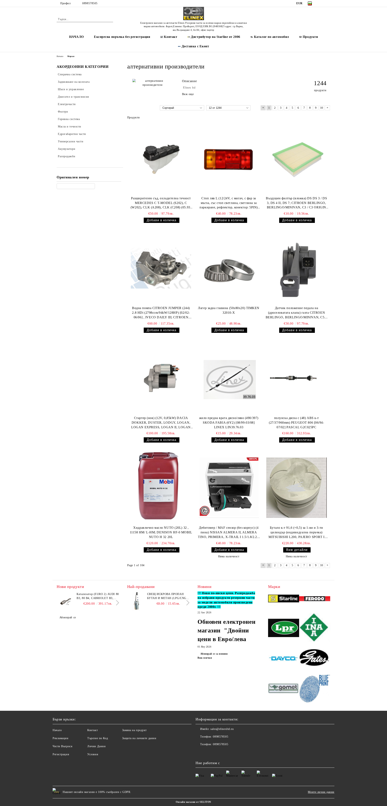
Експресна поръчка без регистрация (122, 36)
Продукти (310, 36)
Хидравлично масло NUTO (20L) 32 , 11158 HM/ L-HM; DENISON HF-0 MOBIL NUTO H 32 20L (161, 532)
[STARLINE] (283, 599)
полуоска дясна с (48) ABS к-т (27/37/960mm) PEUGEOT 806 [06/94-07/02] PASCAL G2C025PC (296, 422)
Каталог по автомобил (271, 36)
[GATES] (314, 659)
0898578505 (90, 3)
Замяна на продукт (134, 730)
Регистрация (61, 754)
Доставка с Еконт (195, 46)
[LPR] (283, 628)
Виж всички (205, 657)
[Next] (116, 602)
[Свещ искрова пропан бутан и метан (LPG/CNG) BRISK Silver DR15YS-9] (136, 601)
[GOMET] (283, 689)
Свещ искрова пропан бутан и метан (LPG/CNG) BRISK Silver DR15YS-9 (167, 596)
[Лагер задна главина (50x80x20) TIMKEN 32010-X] (229, 268)
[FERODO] (314, 599)
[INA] (314, 629)
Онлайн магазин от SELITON (193, 802)
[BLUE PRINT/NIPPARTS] (314, 688)
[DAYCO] (283, 659)
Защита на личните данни (139, 738)
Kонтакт (170, 36)
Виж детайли (297, 549)
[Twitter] (328, 3)
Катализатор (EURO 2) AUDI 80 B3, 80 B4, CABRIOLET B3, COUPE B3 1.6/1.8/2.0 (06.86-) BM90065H (98, 596)
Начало (60, 56)
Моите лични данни (321, 792)
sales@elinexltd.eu (222, 728)
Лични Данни (96, 746)
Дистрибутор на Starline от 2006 (215, 36)
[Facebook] (322, 3)
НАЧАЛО (76, 36)
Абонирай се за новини (214, 653)
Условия (92, 754)
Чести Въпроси (62, 746)
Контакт (92, 730)
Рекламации (61, 738)
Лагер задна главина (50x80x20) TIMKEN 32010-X (228, 310)
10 (321, 107)
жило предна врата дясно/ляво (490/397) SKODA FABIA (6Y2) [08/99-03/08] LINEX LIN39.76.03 (228, 422)
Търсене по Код (97, 738)
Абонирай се (67, 617)
